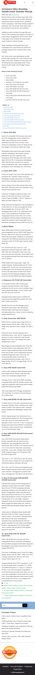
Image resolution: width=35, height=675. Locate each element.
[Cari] (25, 605)
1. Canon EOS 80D (8, 107)
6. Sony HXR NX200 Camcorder (11, 117)
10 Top (6, 583)
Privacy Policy (18, 669)
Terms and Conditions (16, 666)
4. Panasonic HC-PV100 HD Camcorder (13, 113)
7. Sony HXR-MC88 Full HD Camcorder (13, 120)
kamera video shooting (11, 585)
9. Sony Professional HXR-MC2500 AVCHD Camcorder (14, 125)
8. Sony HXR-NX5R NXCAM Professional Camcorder (17, 122)
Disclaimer (6, 666)
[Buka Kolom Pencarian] (24, 2)
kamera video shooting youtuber (16, 588)
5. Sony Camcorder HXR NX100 (11, 115)
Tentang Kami (28, 666)
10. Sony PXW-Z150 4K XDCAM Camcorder (14, 128)
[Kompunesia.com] (10, 2)
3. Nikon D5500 (7, 111)
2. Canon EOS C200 (8, 109)
